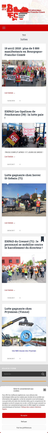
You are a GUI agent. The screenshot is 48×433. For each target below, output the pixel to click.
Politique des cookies (27, 407)
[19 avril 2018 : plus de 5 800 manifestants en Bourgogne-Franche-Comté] (24, 73)
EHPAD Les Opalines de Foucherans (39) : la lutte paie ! (24, 115)
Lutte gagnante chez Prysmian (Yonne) (18, 310)
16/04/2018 (11, 101)
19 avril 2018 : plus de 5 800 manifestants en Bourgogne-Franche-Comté (24, 52)
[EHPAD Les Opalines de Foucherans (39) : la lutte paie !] (24, 135)
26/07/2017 (11, 164)
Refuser (24, 422)
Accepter (24, 415)
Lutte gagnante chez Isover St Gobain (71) (23, 176)
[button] (45, 390)
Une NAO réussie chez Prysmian (24, 351)
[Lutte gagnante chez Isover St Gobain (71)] (24, 200)
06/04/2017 (11, 358)
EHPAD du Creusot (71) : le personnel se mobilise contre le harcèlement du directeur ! (24, 245)
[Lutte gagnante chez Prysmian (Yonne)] (24, 331)
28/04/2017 (11, 230)
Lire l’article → (10, 93)
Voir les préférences (24, 428)
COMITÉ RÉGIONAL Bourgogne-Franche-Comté (32, 11)
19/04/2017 (11, 298)
